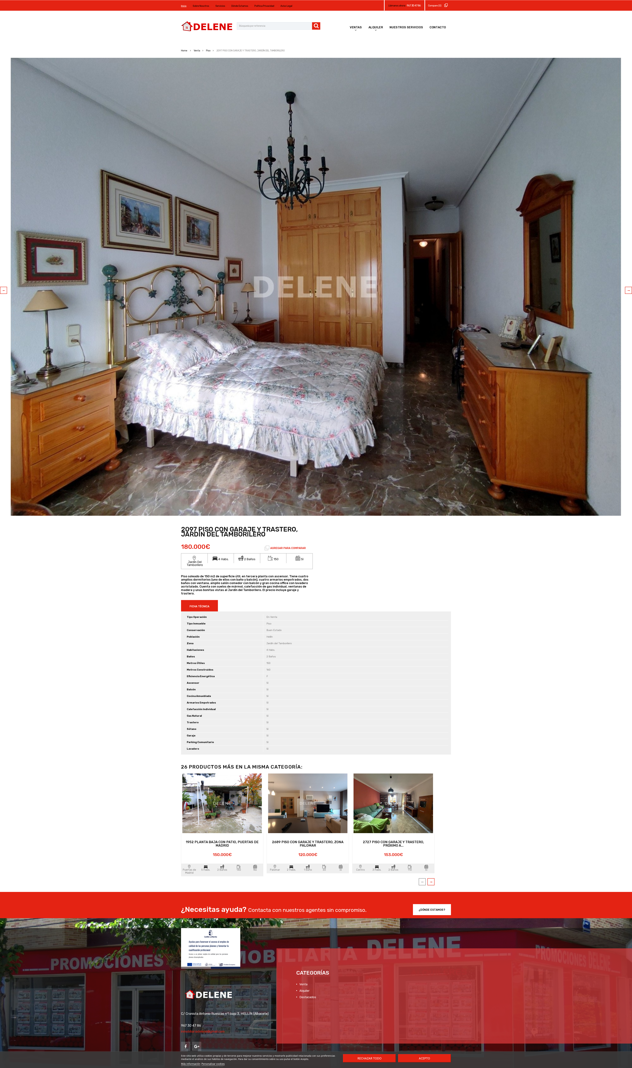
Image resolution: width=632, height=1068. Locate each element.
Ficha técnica (199, 606)
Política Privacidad (264, 6)
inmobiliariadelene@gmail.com (202, 1031)
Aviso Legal (286, 6)
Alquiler (376, 27)
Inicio (183, 6)
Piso (208, 50)
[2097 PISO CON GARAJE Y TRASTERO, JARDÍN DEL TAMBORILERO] (316, 287)
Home (184, 50)
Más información (190, 1063)
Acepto (424, 1058)
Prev (3, 290)
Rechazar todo (369, 1058)
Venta (197, 50)
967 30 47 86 (414, 5)
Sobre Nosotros (201, 6)
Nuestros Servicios (406, 27)
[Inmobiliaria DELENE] (207, 26)
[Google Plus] (196, 1046)
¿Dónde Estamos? (432, 909)
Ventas (356, 27)
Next (628, 290)
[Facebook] (185, 1046)
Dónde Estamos (239, 6)
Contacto (438, 27)
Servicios (220, 6)
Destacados (307, 997)
